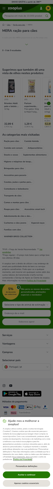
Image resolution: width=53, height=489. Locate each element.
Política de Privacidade (23, 459)
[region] (26, 453)
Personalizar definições (26, 466)
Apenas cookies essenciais (26, 483)
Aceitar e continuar (26, 474)
